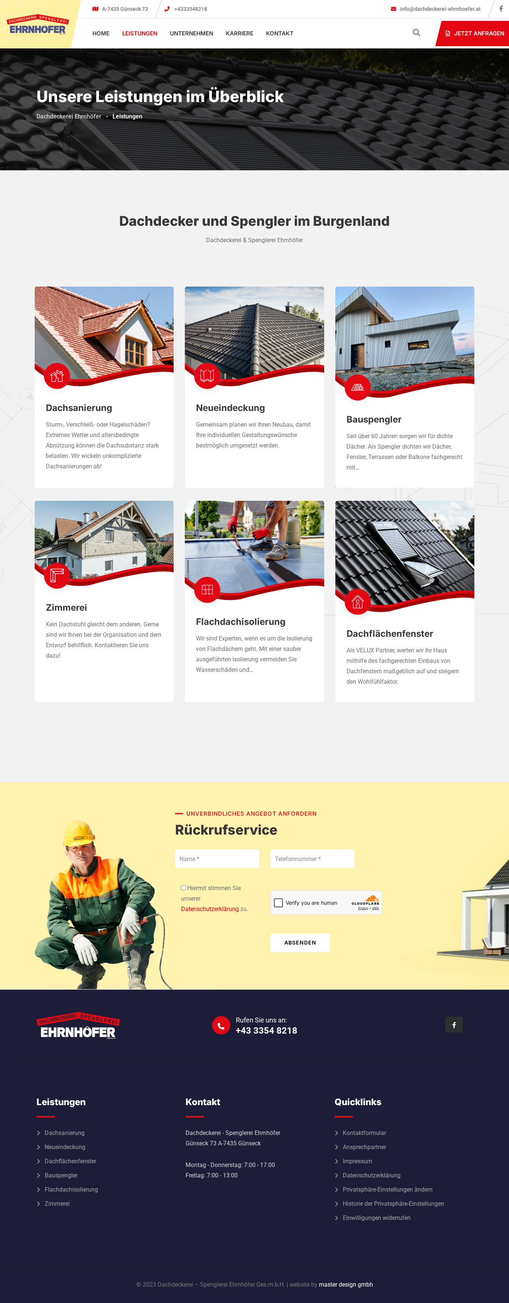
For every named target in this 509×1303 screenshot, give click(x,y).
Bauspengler (374, 419)
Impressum (357, 1161)
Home (101, 33)
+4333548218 (190, 9)
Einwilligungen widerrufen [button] (377, 1217)
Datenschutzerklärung (210, 909)
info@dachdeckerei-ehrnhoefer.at (440, 9)
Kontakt (280, 33)
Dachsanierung (79, 407)
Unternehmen (191, 33)
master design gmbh (346, 1284)
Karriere (239, 33)
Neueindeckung (230, 407)
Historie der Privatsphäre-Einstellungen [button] (393, 1203)
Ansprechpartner (364, 1147)
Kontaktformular (364, 1132)
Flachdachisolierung (240, 621)
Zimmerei (66, 607)
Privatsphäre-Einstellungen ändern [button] (388, 1189)
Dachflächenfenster (390, 633)
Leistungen (139, 33)
